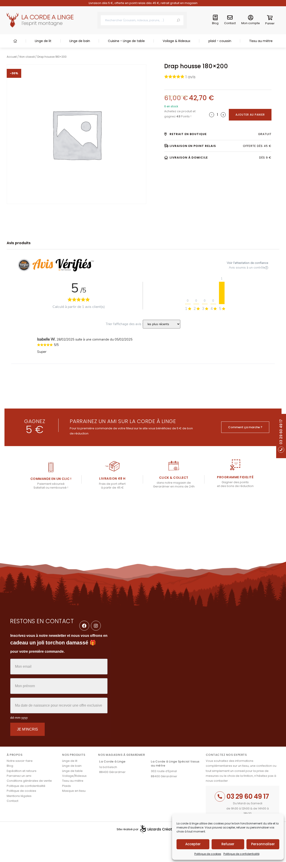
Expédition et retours (21, 771)
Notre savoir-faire (20, 761)
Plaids (66, 786)
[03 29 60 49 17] (220, 796)
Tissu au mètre (261, 41)
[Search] (178, 20)
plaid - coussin (219, 41)
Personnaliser (263, 844)
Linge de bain (79, 41)
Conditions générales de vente (29, 781)
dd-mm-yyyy (19, 717)
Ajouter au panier (250, 114)
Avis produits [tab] (19, 243)
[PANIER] (270, 18)
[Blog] (215, 17)
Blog (215, 23)
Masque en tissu (74, 791)
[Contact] (230, 17)
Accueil (12, 57)
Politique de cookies (207, 854)
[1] (222, 293)
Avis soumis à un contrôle (247, 267)
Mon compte (250, 23)
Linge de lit (43, 41)
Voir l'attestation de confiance (247, 263)
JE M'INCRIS (27, 729)
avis (190, 77)
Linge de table (72, 771)
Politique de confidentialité (241, 854)
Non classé (27, 57)
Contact (230, 23)
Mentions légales (19, 796)
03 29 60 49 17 (247, 796)
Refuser (227, 844)
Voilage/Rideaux (74, 776)
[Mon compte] (250, 17)
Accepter (193, 844)
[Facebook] (84, 626)
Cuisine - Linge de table (126, 41)
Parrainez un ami (19, 776)
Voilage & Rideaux (176, 41)
